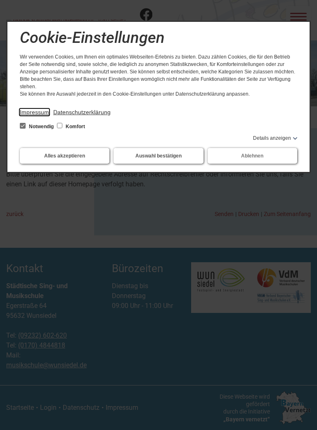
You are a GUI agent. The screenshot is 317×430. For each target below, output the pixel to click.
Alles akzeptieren (64, 156)
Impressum (34, 112)
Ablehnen (252, 156)
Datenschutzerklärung (82, 112)
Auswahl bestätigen (158, 156)
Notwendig (41, 126)
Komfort (74, 126)
